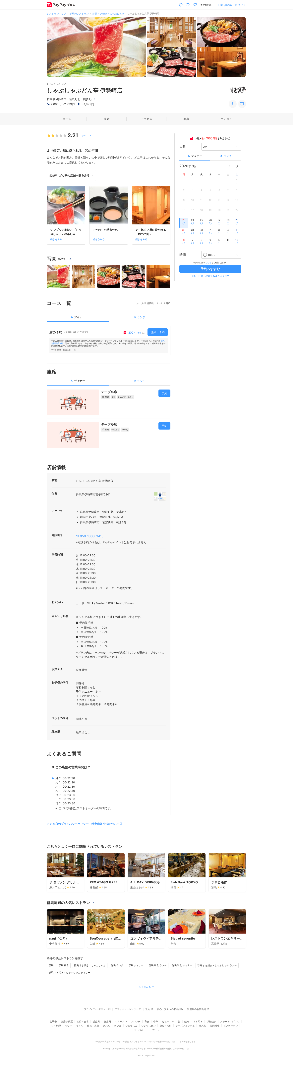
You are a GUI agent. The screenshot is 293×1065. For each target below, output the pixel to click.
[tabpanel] (108, 340)
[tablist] (108, 318)
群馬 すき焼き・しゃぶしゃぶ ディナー (69, 972)
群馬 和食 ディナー (182, 965)
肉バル (106, 1025)
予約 (164, 393)
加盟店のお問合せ (196, 1009)
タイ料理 (56, 1025)
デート (155, 1030)
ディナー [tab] (79, 317)
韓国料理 (214, 1025)
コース (67, 118)
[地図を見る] (160, 496)
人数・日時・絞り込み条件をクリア (210, 276)
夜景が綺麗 (67, 1021)
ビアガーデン (230, 1025)
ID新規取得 (225, 5)
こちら (208, 262)
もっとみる (145, 986)
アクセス (146, 118)
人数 (182, 147)
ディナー (196, 156)
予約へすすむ (210, 269)
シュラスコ (131, 1025)
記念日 (107, 1021)
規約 (147, 1009)
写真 (186, 118)
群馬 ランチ (117, 965)
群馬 (51, 965)
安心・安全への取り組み (170, 1009)
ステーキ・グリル (229, 1021)
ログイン (240, 5)
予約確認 (205, 5)
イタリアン (121, 1021)
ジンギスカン (148, 1025)
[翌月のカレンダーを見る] (237, 166)
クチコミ (226, 118)
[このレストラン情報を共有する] (233, 104)
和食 (147, 1021)
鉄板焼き (211, 1021)
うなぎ (68, 1025)
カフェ (117, 1025)
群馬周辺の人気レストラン (68, 903)
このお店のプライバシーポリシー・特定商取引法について (83, 823)
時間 (182, 255)
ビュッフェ (168, 1021)
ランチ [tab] (141, 317)
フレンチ (136, 1021)
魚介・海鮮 (166, 1025)
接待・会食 (83, 1021)
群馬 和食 (64, 965)
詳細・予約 (158, 332)
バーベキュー (141, 1030)
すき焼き (198, 1021)
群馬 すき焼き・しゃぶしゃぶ (90, 965)
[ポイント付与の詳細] (228, 138)
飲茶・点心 (93, 1025)
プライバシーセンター (127, 1009)
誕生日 (96, 1021)
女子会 (53, 1021)
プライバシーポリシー (96, 1009)
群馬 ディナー (136, 965)
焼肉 (186, 1021)
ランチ (227, 156)
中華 (155, 1021)
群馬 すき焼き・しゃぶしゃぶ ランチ (217, 965)
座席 (106, 118)
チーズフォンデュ (185, 1025)
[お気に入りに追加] (242, 104)
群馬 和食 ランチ (158, 965)
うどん (79, 1025)
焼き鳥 (202, 1025)
